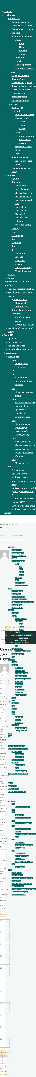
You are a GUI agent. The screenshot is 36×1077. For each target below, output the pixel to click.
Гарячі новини (17, 535)
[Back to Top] (6, 633)
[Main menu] (1, 527)
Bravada (17, 643)
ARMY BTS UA (6, 535)
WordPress (26, 643)
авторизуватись (5, 1074)
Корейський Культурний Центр (16, 518)
